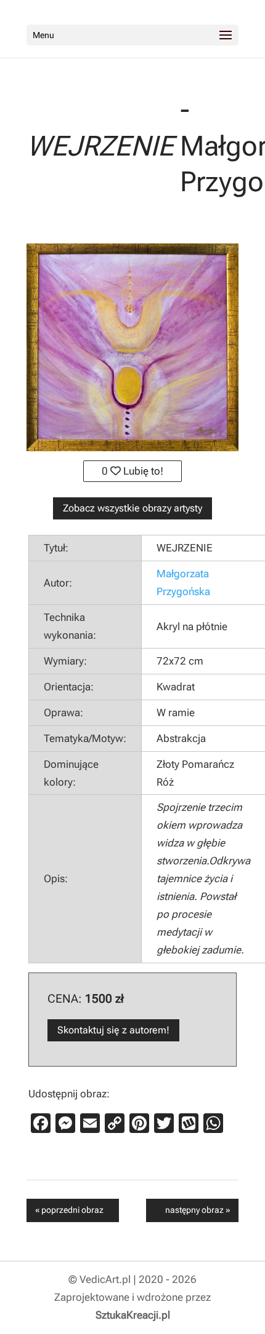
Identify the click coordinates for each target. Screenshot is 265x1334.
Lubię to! (142, 471)
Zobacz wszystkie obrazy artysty (132, 508)
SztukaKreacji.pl (133, 1315)
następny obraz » (197, 1210)
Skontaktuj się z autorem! (113, 1030)
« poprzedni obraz (69, 1210)
